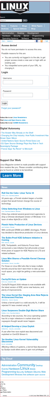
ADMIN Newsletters (20, 123)
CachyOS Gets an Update (14, 279)
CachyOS (10, 282)
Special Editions (20, 28)
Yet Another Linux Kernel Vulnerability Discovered (20, 340)
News (3, 26)
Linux (7, 195)
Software (25, 38)
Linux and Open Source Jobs (14, 120)
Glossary (5, 395)
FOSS (3, 195)
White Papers (37, 26)
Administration (5, 263)
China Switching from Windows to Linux (21, 208)
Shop (33, 28)
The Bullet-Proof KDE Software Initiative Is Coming (22, 238)
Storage (12, 227)
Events (5, 368)
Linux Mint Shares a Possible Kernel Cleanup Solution (23, 259)
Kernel (11, 263)
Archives (5, 28)
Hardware (14, 368)
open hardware (5, 227)
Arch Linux (4, 282)
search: (2, 17)
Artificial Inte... (5, 300)
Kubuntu (7, 242)
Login (46, 41)
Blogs (24, 26)
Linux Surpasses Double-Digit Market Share (23, 310)
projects (12, 242)
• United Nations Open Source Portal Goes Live (20, 140)
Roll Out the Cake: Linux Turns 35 (18, 192)
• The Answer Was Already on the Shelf (16, 132)
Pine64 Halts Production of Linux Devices (22, 224)
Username (7, 78)
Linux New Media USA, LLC (41, 395)
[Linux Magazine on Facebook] (36, 41)
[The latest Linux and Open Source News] (41, 41)
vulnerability (17, 329)
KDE (3, 242)
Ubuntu (37, 371)
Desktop (4, 313)
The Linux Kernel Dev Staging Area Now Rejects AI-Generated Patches (25, 296)
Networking (37, 38)
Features (13, 26)
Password (7, 91)
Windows (18, 211)
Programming (9, 371)
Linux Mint (16, 263)
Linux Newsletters (20, 117)
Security (16, 300)
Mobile (32, 369)
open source (40, 374)
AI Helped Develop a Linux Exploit (18, 326)
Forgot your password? (11, 108)
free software (28, 374)
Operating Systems (10, 38)
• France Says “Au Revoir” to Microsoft (16, 148)
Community (26, 364)
